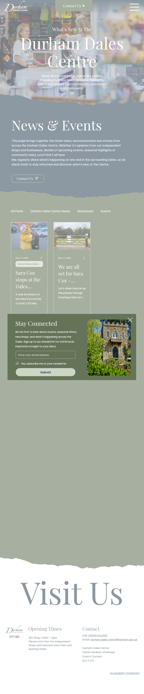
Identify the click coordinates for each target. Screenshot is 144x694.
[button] (130, 320)
